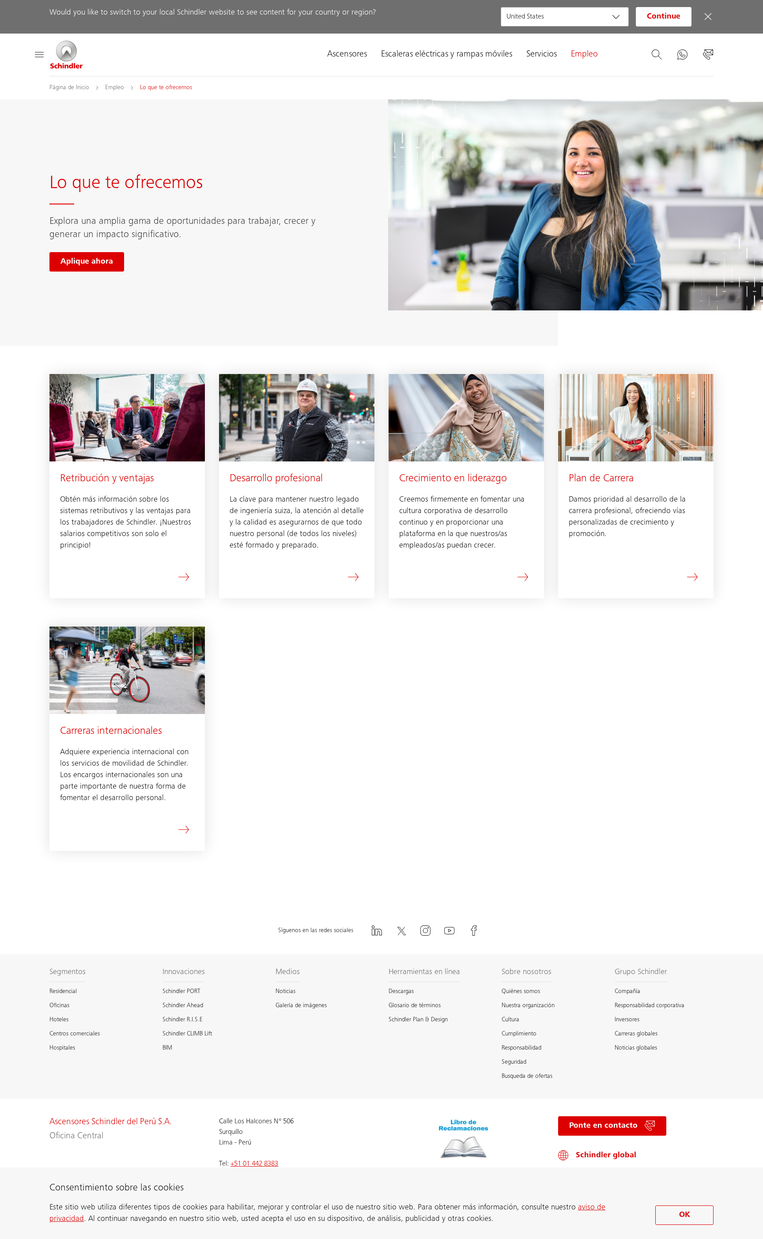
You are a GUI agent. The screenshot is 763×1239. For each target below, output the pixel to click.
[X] (401, 930)
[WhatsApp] (682, 54)
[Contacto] (708, 54)
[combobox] (565, 16)
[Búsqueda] (656, 54)
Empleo (584, 54)
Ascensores (347, 54)
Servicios (541, 54)
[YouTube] (449, 930)
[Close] (708, 16)
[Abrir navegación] (39, 54)
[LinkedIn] (377, 930)
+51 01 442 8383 (254, 1163)
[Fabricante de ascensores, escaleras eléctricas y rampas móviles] (66, 55)
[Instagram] (425, 930)
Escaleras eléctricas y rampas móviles (446, 54)
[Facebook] (474, 930)
